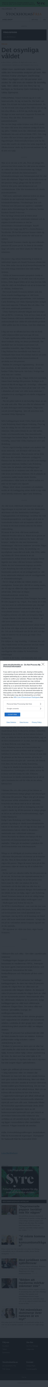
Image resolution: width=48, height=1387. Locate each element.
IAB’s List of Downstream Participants (27, 697)
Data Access (24, 722)
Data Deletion (11, 722)
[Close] (44, 665)
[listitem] (24, 704)
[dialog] (24, 693)
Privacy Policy (37, 722)
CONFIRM (12, 714)
